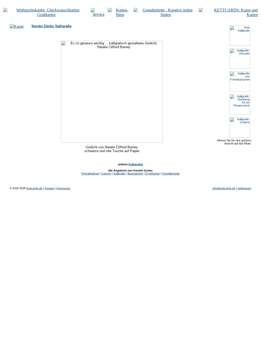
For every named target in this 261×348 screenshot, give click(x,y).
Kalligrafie (119, 173)
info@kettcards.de (224, 188)
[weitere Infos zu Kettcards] (99, 14)
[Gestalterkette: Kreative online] (166, 14)
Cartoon (106, 173)
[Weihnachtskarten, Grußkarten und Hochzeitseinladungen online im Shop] (120, 14)
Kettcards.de (34, 188)
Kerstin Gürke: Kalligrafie (51, 26)
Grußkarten (152, 173)
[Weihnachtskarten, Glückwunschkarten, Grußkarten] (46, 14)
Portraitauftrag (90, 173)
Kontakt (49, 188)
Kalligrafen (135, 164)
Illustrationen (135, 173)
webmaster (244, 188)
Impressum (63, 188)
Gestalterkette (171, 173)
